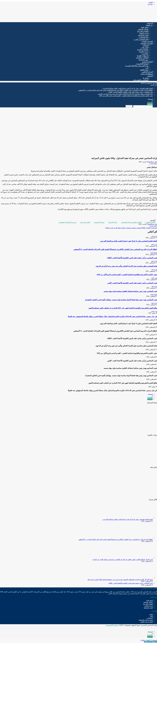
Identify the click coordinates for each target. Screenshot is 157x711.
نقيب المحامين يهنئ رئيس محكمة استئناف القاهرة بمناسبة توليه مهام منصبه (130, 291)
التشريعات (144, 47)
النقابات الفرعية (142, 31)
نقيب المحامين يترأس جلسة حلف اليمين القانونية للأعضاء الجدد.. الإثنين (132, 283)
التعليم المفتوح (150, 222)
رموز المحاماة (143, 60)
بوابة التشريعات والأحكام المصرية (136, 66)
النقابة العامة (153, 252)
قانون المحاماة (143, 35)
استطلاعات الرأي (147, 74)
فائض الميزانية (85, 222)
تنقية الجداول (112, 222)
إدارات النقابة (143, 33)
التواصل (150, 76)
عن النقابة (149, 25)
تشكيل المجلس (143, 29)
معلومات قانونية (142, 49)
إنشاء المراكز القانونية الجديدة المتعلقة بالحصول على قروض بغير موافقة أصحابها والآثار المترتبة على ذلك (120, 579)
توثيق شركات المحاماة (146, 620)
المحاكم (145, 45)
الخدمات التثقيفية (147, 43)
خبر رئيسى (154, 236)
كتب (146, 68)
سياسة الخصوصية (112, 625)
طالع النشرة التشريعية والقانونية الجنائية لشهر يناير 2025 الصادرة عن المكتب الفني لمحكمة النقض (122, 308)
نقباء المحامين (143, 37)
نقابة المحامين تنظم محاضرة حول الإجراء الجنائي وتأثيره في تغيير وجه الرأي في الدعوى (125, 94)
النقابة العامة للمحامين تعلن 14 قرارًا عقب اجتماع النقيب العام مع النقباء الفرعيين (127, 88)
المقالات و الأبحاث (142, 58)
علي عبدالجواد (152, 162)
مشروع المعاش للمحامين (67, 222)
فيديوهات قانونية (142, 56)
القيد (151, 616)
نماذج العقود (144, 70)
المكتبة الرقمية (147, 62)
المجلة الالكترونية (142, 64)
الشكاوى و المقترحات (140, 80)
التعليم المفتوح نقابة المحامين (131, 222)
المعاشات (150, 618)
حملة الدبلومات (99, 222)
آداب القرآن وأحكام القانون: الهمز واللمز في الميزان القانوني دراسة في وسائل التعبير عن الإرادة (123, 559)
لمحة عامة (144, 27)
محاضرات (144, 53)
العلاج (151, 614)
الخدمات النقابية (147, 41)
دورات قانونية (143, 51)
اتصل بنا (145, 78)
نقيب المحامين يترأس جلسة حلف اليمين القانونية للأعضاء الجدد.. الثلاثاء (131, 92)
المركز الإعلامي (147, 72)
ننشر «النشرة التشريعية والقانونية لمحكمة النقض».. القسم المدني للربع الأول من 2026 (126, 95)
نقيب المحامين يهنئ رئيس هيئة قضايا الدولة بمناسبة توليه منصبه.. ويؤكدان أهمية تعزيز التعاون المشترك (121, 300)
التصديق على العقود (146, 622)
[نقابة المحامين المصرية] (132, 19)
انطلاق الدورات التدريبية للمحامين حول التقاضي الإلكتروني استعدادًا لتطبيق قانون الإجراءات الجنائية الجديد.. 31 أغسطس (115, 90)
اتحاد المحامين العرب (141, 39)
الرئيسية (150, 23)
